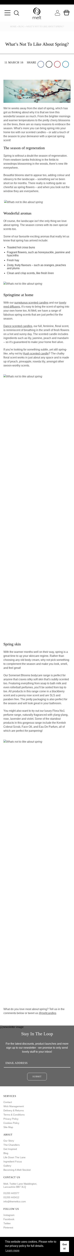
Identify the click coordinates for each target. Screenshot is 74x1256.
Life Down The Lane (14, 1157)
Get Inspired (10, 1149)
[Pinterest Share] (57, 64)
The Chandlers (11, 1144)
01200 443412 (11, 1197)
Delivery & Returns (13, 1110)
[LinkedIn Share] (65, 64)
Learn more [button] (12, 1250)
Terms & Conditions (14, 1114)
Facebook (8, 1219)
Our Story (8, 1140)
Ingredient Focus (12, 1161)
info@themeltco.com (14, 1201)
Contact (7, 1102)
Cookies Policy (11, 1123)
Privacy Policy (10, 1118)
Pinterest (8, 1227)
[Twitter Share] (49, 64)
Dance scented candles (17, 326)
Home (13, 26)
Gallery (7, 1165)
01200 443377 (11, 1193)
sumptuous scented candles (31, 302)
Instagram (8, 1215)
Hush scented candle (36, 353)
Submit (37, 1076)
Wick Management (13, 1106)
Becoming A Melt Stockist (17, 1169)
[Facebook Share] (41, 64)
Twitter (7, 1223)
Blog (21, 26)
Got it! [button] (64, 1246)
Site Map (8, 1127)
